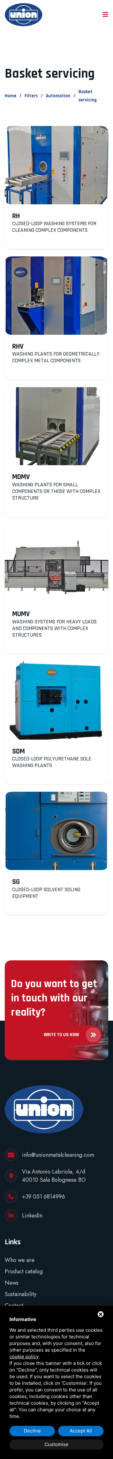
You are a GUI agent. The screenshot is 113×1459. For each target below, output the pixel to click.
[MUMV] (56, 563)
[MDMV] (56, 426)
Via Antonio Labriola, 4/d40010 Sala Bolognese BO (54, 1176)
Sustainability (20, 1294)
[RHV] (56, 295)
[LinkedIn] (10, 1215)
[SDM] (56, 700)
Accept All (81, 1431)
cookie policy (24, 1357)
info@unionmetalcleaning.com (58, 1155)
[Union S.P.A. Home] (23, 14)
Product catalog (24, 1271)
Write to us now (61, 1035)
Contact (14, 1305)
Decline (32, 1431)
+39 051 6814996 (43, 1196)
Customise (56, 1444)
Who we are (20, 1260)
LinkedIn (32, 1215)
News (12, 1283)
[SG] (56, 831)
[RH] (56, 165)
